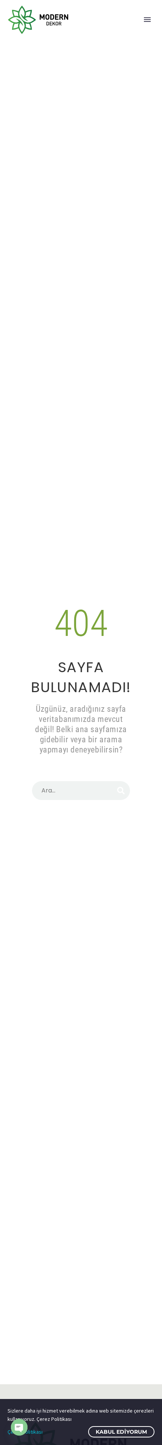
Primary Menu (147, 19)
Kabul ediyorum (121, 1431)
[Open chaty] (19, 1427)
